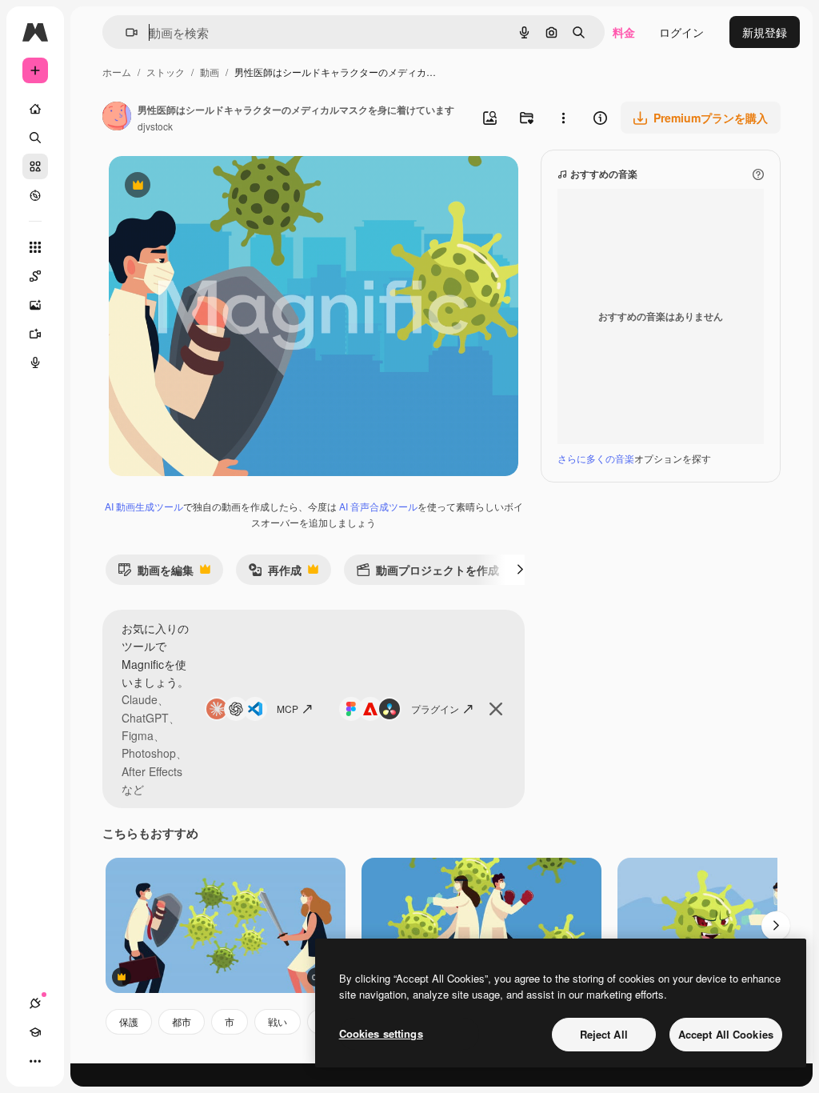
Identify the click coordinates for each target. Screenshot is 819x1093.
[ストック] (35, 166)
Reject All (604, 1034)
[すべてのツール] (35, 247)
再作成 (275, 573)
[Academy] (35, 1032)
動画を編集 (156, 573)
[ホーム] (35, 109)
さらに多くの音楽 (595, 458)
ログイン (681, 32)
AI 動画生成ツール (144, 506)
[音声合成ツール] (35, 362)
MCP (287, 708)
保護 (128, 1021)
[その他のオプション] (563, 118)
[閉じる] (495, 709)
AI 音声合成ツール (378, 506)
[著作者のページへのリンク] (116, 118)
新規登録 (764, 32)
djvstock (155, 126)
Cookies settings (381, 1033)
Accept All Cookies (725, 1034)
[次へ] (519, 570)
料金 (624, 32)
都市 (181, 1021)
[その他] (35, 1061)
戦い (277, 1021)
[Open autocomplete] (125, 32)
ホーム (116, 71)
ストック (165, 71)
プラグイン (435, 708)
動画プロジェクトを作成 (427, 573)
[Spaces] (35, 276)
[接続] (35, 1003)
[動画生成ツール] (35, 333)
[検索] (35, 137)
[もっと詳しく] (35, 195)
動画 (209, 71)
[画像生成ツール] (35, 305)
